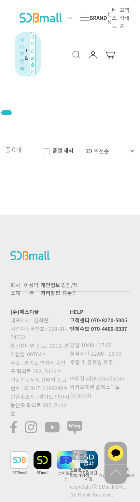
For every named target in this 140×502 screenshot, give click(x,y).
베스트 (114, 17)
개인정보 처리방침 (50, 289)
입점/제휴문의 (69, 289)
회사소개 (15, 289)
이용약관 (31, 289)
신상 (109, 17)
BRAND (98, 18)
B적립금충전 (32, 54)
